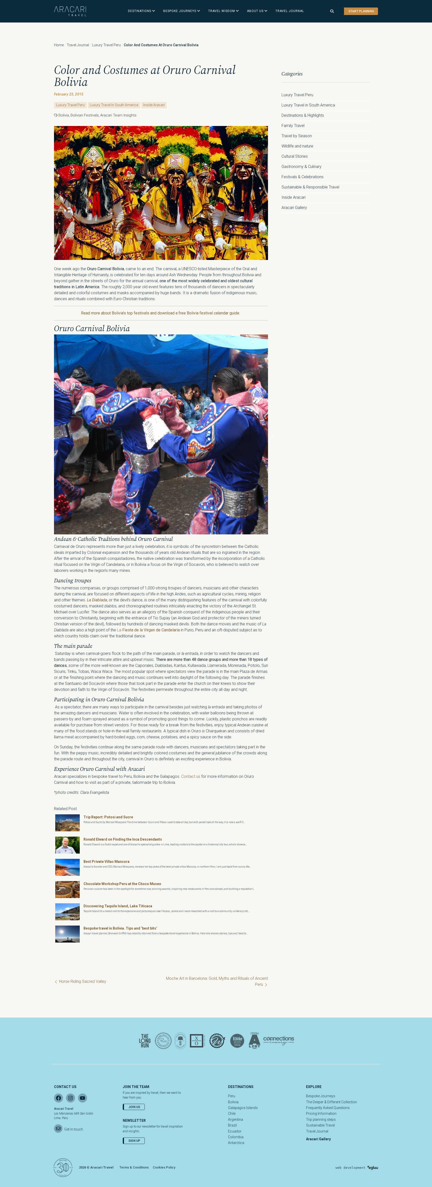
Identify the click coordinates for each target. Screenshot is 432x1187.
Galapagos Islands (243, 1108)
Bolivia (63, 115)
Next (271, 435)
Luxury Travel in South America (114, 105)
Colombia (236, 1137)
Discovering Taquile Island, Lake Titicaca (118, 906)
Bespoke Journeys (320, 1096)
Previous (50, 435)
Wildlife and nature (297, 146)
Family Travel (293, 125)
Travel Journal (78, 45)
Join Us (134, 1107)
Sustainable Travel (320, 1125)
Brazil (232, 1125)
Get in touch (73, 1129)
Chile (232, 1114)
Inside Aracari (154, 105)
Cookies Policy (164, 1167)
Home (59, 45)
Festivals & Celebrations (303, 176)
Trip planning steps (321, 1120)
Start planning (361, 11)
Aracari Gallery (294, 207)
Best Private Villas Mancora (107, 862)
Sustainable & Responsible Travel (310, 187)
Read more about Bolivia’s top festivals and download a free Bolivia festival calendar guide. (161, 313)
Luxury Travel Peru (106, 45)
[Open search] (332, 11)
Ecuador (235, 1131)
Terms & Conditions (134, 1167)
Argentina (235, 1120)
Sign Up (134, 1141)
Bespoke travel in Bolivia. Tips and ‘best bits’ (120, 928)
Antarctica (236, 1143)
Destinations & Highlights (303, 115)
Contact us (190, 776)
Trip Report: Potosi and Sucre (108, 817)
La (148, 630)
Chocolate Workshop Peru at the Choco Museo (122, 884)
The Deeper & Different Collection (331, 1102)
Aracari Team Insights (118, 115)
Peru (231, 1096)
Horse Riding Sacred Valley (82, 981)
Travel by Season (297, 135)
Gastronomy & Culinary (302, 166)
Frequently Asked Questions (328, 1108)
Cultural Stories (295, 156)
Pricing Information (321, 1114)
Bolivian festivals (84, 115)
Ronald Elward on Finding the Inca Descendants (123, 839)
